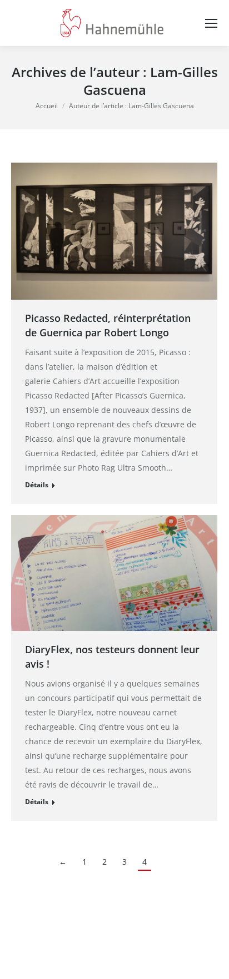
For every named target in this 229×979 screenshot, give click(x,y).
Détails (36, 485)
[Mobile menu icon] (211, 23)
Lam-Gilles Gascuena (150, 81)
